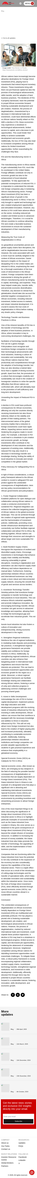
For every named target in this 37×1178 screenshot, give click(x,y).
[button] (20, 3)
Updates (21, 1143)
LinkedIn (21, 1160)
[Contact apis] (31, 1172)
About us (5, 1143)
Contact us (5, 1149)
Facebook (22, 1157)
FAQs (20, 1146)
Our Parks (5, 1146)
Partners (4, 1166)
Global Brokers (7, 1163)
